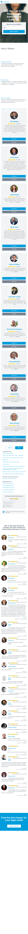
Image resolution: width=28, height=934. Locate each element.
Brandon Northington (14, 329)
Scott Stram (14, 157)
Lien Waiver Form (6, 464)
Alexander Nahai (14, 297)
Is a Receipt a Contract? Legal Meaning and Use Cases (13, 473)
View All (10, 447)
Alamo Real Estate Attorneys (8, 485)
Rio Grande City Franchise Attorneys (9, 478)
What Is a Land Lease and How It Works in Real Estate (13, 455)
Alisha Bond (14, 195)
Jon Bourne (14, 394)
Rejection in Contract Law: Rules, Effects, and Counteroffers (14, 471)
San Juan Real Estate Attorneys (9, 489)
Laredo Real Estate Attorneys (8, 483)
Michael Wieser (14, 264)
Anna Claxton (14, 423)
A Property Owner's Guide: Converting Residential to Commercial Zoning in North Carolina (12, 469)
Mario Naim (14, 227)
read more (18, 202)
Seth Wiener (14, 121)
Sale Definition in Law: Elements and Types (11, 462)
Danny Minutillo (14, 361)
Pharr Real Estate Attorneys (8, 491)
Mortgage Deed (5, 459)
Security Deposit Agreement (8, 453)
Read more (24, 616)
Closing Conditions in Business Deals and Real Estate (13, 457)
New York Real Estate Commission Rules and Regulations (14, 466)
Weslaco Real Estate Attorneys (8, 487)
